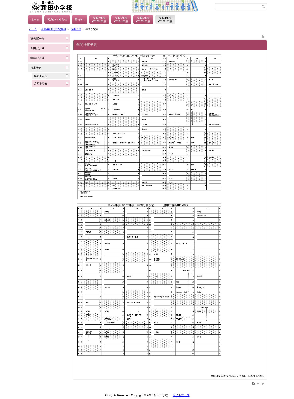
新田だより (37, 48)
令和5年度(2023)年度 (143, 19)
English (79, 19)
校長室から (37, 38)
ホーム (35, 19)
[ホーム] (121, 7)
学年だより (37, 58)
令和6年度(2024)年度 (121, 19)
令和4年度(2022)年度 (165, 19)
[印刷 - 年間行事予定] (263, 35)
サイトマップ (181, 395)
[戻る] (258, 383)
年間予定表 (40, 76)
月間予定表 (40, 83)
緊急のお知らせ (57, 19)
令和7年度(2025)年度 (99, 19)
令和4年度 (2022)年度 (53, 29)
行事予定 (76, 29)
